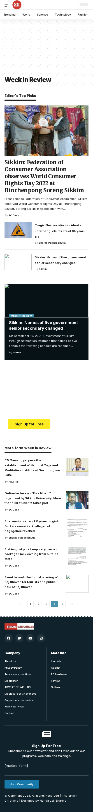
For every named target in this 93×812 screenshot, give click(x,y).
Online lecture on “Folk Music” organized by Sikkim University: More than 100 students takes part (33, 498)
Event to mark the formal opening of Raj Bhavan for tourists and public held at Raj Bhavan (31, 582)
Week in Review (21, 315)
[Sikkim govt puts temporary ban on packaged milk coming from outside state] (77, 556)
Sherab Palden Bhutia (52, 242)
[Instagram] (41, 638)
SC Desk (14, 215)
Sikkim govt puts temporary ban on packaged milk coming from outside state (31, 554)
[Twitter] (19, 638)
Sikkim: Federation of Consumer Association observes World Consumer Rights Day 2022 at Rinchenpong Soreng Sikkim (44, 176)
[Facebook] (9, 638)
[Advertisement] (28, 49)
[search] (72, 4)
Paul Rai (14, 481)
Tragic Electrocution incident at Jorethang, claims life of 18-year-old (60, 230)
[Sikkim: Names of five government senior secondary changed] (46, 300)
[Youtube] (30, 638)
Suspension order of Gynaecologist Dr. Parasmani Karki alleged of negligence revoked (31, 526)
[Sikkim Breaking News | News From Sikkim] (17, 4)
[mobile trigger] (8, 4)
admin (17, 352)
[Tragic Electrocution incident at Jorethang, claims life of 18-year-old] (18, 230)
